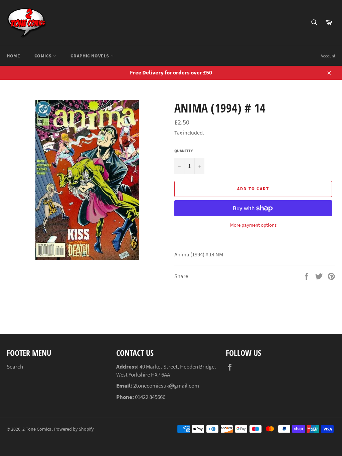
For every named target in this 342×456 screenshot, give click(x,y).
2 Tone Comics (37, 429)
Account (328, 56)
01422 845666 (150, 397)
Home (13, 56)
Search (15, 366)
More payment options (253, 225)
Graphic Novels (90, 56)
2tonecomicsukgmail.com (166, 385)
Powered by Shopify (74, 429)
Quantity (183, 150)
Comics (43, 56)
